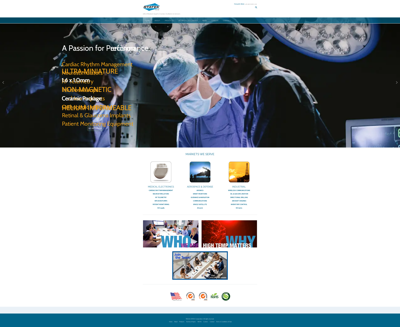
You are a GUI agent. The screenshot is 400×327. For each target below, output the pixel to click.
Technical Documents (188, 20)
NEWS (204, 20)
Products (169, 20)
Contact (227, 20)
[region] (200, 82)
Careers (214, 20)
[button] (3, 82)
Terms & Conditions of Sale (224, 321)
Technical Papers (191, 321)
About (157, 20)
